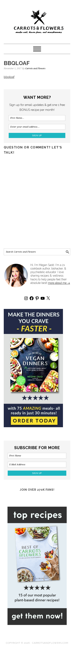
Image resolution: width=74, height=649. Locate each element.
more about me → (59, 282)
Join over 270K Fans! (37, 489)
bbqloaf (9, 77)
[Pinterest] (37, 298)
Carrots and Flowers (37, 20)
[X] (48, 298)
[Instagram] (26, 298)
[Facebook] (31, 298)
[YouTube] (42, 298)
